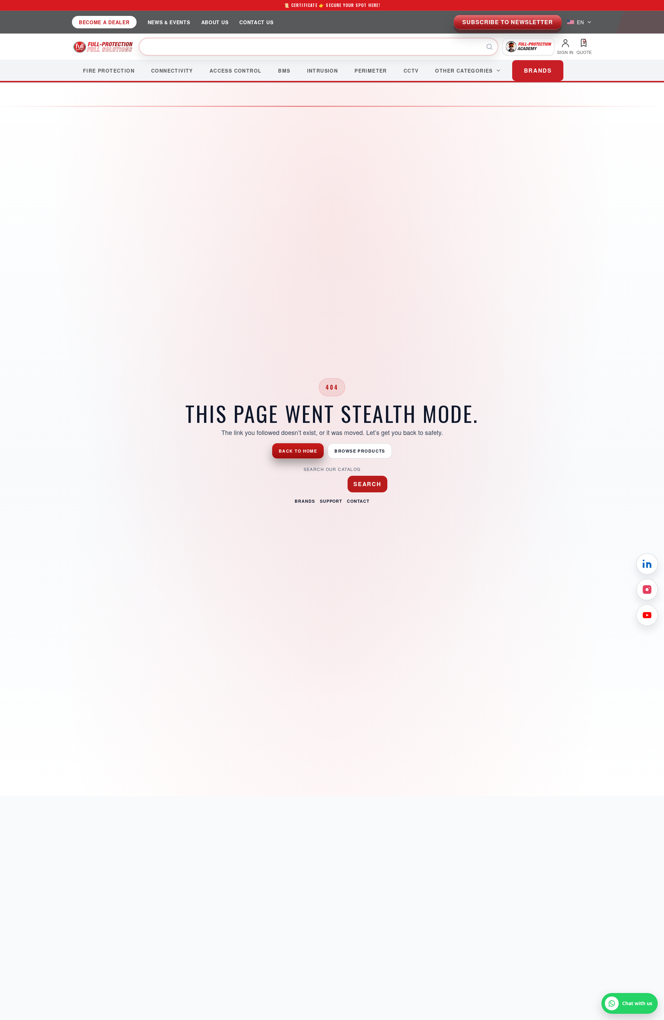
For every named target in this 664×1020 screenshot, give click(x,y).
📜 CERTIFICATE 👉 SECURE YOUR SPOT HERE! (332, 5)
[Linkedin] (647, 564)
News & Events (169, 22)
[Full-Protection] (103, 46)
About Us (215, 22)
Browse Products (359, 451)
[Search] (489, 46)
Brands (305, 501)
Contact (358, 501)
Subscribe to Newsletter (507, 22)
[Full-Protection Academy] (528, 46)
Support (331, 501)
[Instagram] (647, 589)
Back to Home (298, 451)
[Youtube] (647, 615)
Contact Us (256, 22)
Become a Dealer (104, 22)
